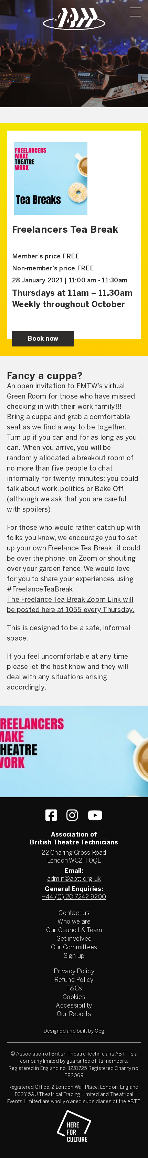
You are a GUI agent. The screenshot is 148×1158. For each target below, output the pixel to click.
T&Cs (74, 989)
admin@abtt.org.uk (74, 879)
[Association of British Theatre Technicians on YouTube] (95, 815)
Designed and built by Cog (74, 1031)
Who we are (74, 922)
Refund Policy (73, 980)
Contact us (74, 913)
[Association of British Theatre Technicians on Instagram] (72, 815)
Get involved (74, 939)
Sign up (74, 956)
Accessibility (74, 1006)
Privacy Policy (74, 972)
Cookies (74, 997)
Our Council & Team (74, 931)
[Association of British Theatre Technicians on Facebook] (51, 815)
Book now (43, 339)
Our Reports (74, 1014)
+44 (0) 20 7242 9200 (74, 897)
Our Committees (74, 948)
